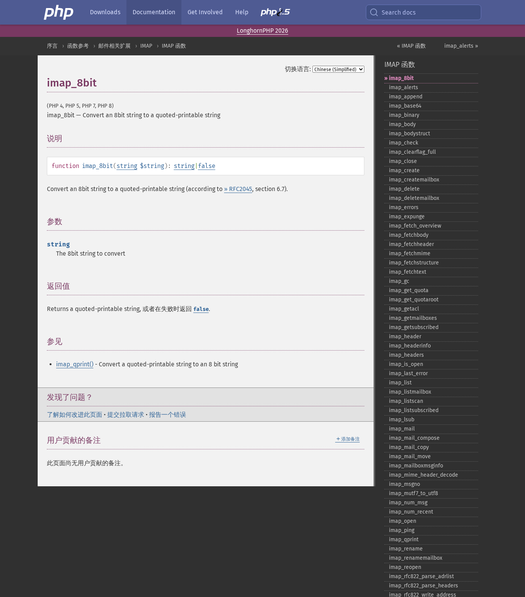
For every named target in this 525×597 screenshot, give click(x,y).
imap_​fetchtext (407, 272)
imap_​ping (401, 530)
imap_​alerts (403, 87)
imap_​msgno (404, 484)
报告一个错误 (167, 414)
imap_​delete (404, 189)
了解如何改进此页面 (74, 414)
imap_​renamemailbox (415, 558)
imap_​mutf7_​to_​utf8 (413, 493)
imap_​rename (406, 548)
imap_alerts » (461, 46)
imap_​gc (399, 281)
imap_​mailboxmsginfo (416, 465)
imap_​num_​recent (411, 512)
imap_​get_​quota (409, 290)
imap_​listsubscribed (414, 410)
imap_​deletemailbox (414, 198)
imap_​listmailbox (410, 392)
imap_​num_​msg (408, 502)
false (206, 166)
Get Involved (205, 12)
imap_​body (402, 124)
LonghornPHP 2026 (262, 30)
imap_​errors (404, 207)
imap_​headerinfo (410, 346)
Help (241, 12)
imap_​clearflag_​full (412, 152)
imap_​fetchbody (409, 235)
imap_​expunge (407, 216)
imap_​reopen (405, 567)
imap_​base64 (405, 106)
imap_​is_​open (406, 364)
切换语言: (298, 69)
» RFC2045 (238, 189)
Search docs (398, 12)
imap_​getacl (404, 309)
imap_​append (405, 96)
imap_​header (405, 336)
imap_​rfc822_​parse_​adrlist (421, 576)
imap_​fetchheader (411, 244)
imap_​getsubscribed (414, 327)
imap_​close (403, 161)
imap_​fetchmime (409, 253)
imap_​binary (404, 115)
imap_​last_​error (408, 373)
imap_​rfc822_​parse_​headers (423, 585)
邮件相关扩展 (114, 46)
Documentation (154, 12)
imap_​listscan (406, 401)
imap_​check (403, 143)
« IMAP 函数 (411, 46)
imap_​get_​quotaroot (414, 299)
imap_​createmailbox (414, 179)
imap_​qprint (404, 539)
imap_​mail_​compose (414, 438)
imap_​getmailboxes (413, 318)
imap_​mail (402, 429)
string (126, 166)
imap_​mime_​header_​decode (423, 475)
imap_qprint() (74, 364)
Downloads (105, 12)
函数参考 (78, 46)
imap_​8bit (401, 78)
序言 (52, 46)
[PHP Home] (59, 12)
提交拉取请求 (125, 414)
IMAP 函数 (174, 46)
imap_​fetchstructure (414, 262)
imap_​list (400, 382)
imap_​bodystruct (409, 133)
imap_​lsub (401, 419)
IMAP (146, 46)
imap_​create (404, 170)
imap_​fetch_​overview (415, 226)
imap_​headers (406, 355)
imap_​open (402, 521)
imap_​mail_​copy (409, 447)
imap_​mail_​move (410, 456)
